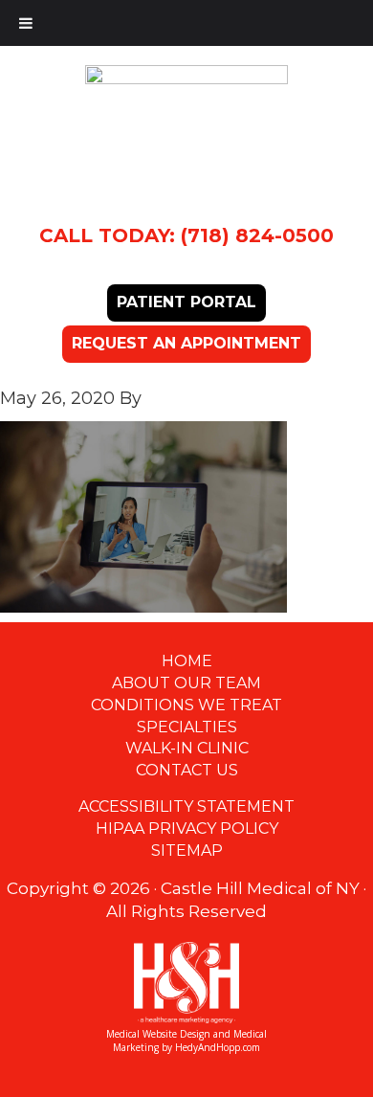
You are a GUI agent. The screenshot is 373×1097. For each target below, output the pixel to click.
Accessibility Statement (186, 806)
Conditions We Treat (186, 705)
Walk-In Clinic (187, 748)
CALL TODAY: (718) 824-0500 (186, 235)
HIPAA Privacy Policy (187, 828)
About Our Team (186, 683)
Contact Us (187, 770)
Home (187, 661)
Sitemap (187, 850)
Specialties (187, 727)
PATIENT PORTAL (186, 302)
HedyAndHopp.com (217, 1047)
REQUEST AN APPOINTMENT (186, 343)
